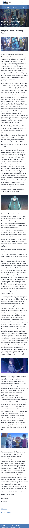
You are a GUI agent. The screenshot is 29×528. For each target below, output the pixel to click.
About (11, 525)
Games (15, 7)
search (25, 3)
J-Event (22, 7)
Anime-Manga (7, 7)
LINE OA (20, 527)
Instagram (13, 527)
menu (22, 3)
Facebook (17, 525)
